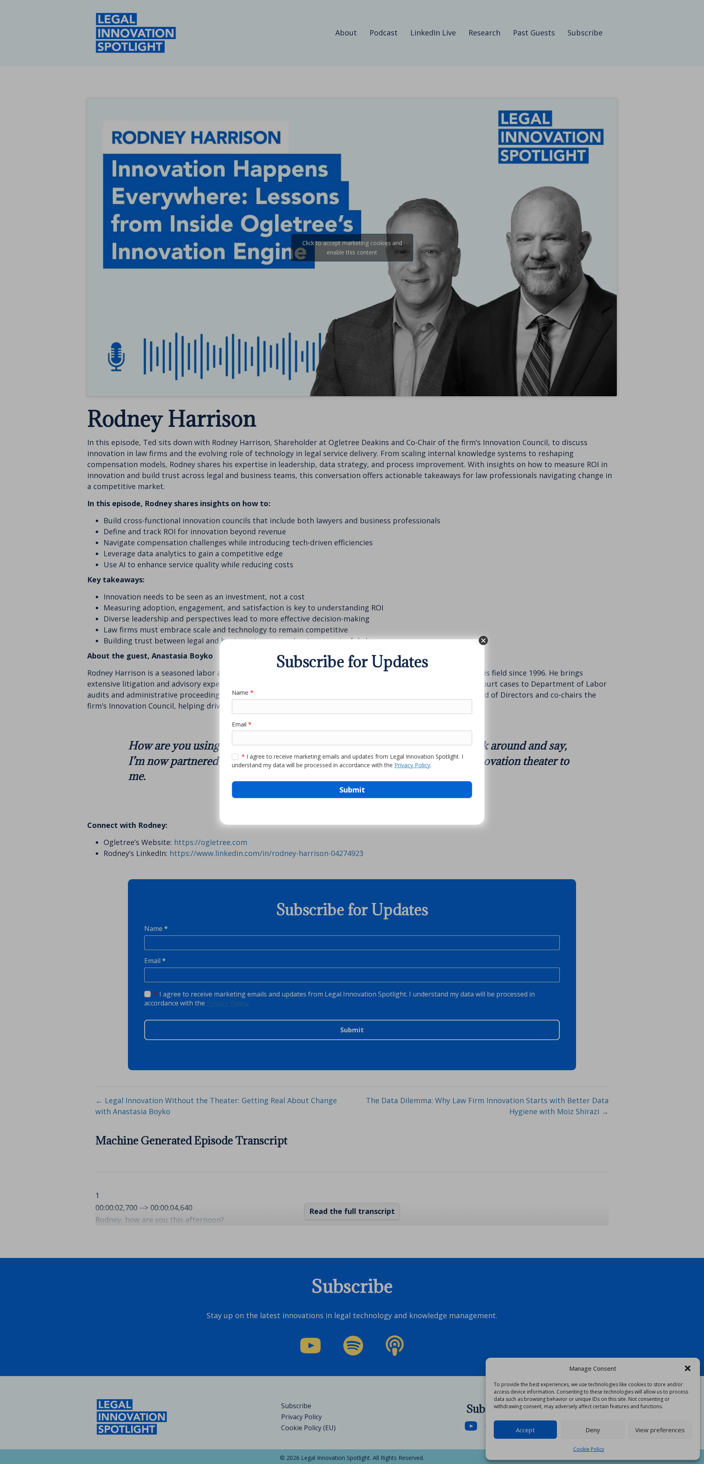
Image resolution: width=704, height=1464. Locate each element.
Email (241, 724)
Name (242, 692)
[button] (483, 640)
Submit (352, 790)
